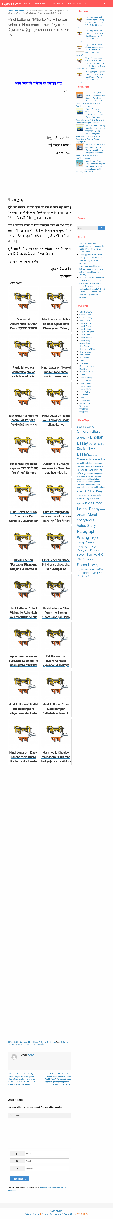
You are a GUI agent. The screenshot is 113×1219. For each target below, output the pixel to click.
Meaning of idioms (86, 366)
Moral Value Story (86, 371)
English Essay (85, 326)
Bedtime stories (85, 426)
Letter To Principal (14, 1044)
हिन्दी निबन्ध (43, 10)
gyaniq (24, 1042)
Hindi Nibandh (94, 494)
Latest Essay (88, 508)
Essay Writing (92, 455)
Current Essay (83, 437)
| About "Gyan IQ (62, 1214)
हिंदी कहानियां (83, 406)
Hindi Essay (84, 346)
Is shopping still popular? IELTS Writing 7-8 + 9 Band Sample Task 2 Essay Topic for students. (90, 77)
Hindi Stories (84, 357)
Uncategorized (85, 403)
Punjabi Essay (29, 10)
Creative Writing (85, 317)
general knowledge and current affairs (90, 469)
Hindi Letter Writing (37, 1042)
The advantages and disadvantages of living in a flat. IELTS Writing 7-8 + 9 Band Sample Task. (90, 22)
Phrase (82, 374)
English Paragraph (86, 331)
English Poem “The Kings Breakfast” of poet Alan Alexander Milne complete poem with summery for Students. (90, 166)
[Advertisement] (39, 60)
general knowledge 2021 (86, 463)
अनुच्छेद (80, 569)
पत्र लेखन (37, 1044)
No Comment (51, 1042)
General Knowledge (76, 3)
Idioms (82, 360)
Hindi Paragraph (85, 351)
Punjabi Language (85, 544)
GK (87, 490)
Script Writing (84, 391)
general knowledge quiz (88, 483)
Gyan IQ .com (11, 3)
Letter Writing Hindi (27, 1044)
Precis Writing (85, 380)
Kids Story (83, 363)
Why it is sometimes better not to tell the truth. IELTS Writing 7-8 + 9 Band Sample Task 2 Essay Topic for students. (90, 63)
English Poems (56, 3)
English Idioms (85, 329)
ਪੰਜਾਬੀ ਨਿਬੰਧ (83, 409)
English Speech (85, 337)
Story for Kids (84, 400)
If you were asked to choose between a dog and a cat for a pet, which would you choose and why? (90, 49)
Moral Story (40, 3)
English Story (84, 340)
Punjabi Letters (85, 386)
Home (25, 3)
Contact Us (47, 1214)
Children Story (85, 314)
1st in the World (85, 311)
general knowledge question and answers (88, 480)
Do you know (84, 320)
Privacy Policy (32, 1214)
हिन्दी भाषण (98, 572)
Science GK (95, 554)
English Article (85, 323)
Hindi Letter (64, 1042)
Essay (82, 454)
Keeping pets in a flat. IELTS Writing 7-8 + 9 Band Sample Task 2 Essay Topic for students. (89, 36)
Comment (17, 1115)
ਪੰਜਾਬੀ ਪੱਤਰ (83, 412)
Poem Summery (85, 377)
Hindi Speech (84, 354)
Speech (83, 564)
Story (81, 397)
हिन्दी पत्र (43, 1044)
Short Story (83, 394)
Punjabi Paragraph (88, 548)
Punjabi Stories (85, 389)
